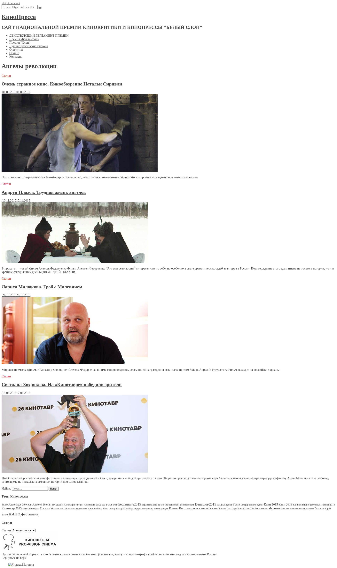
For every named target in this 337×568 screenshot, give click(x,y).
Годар (236, 504)
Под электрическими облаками (198, 508)
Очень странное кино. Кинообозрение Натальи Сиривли (62, 83)
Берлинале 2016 (149, 504)
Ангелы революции (73, 504)
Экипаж (319, 508)
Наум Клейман (95, 508)
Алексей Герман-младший (47, 504)
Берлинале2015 (129, 504)
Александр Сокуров (20, 504)
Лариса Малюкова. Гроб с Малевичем (42, 286)
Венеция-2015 (205, 504)
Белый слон (111, 504)
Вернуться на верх (14, 557)
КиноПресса (19, 16)
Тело (247, 508)
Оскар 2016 (122, 508)
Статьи (6, 75)
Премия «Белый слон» (24, 39)
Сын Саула (232, 508)
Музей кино (81, 509)
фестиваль (29, 514)
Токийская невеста (259, 508)
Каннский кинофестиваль (307, 504)
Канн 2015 (271, 504)
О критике (16, 49)
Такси (241, 508)
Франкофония (279, 508)
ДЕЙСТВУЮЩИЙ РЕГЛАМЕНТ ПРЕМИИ (39, 35)
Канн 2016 (285, 504)
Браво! (161, 504)
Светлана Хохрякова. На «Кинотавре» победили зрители (62, 384)
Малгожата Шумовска (63, 508)
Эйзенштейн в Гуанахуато (302, 509)
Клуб (24, 508)
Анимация (89, 504)
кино (14, 513)
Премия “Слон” (19, 42)
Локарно (45, 508)
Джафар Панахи (248, 504)
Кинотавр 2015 (12, 508)
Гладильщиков (224, 504)
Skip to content (11, 3)
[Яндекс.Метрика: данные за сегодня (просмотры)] (21, 564)
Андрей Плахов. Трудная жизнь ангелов (44, 192)
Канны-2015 (328, 504)
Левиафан (33, 508)
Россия (222, 508)
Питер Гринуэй (161, 509)
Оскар (112, 508)
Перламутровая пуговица (140, 508)
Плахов (173, 508)
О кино (14, 53)
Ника (105, 508)
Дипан (260, 504)
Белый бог (100, 505)
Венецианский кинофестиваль (179, 504)
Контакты (15, 56)
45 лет (5, 504)
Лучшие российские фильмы (28, 46)
